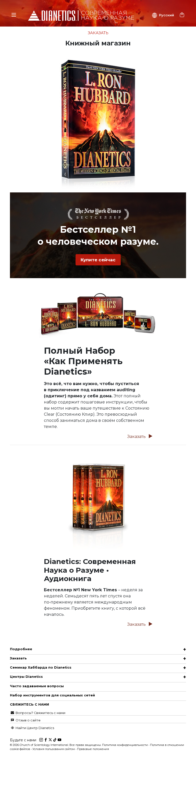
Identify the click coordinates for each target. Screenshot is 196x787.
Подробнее (21, 649)
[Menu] (14, 15)
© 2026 (56, 745)
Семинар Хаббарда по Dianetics (40, 667)
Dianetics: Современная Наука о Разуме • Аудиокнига (90, 570)
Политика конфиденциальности (125, 745)
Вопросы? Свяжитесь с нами (40, 713)
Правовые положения (93, 749)
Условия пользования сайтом (53, 749)
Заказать (137, 436)
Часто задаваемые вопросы (37, 686)
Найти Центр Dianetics (34, 728)
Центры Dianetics (26, 677)
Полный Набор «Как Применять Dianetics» (83, 361)
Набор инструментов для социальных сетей (52, 695)
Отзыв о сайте (28, 720)
